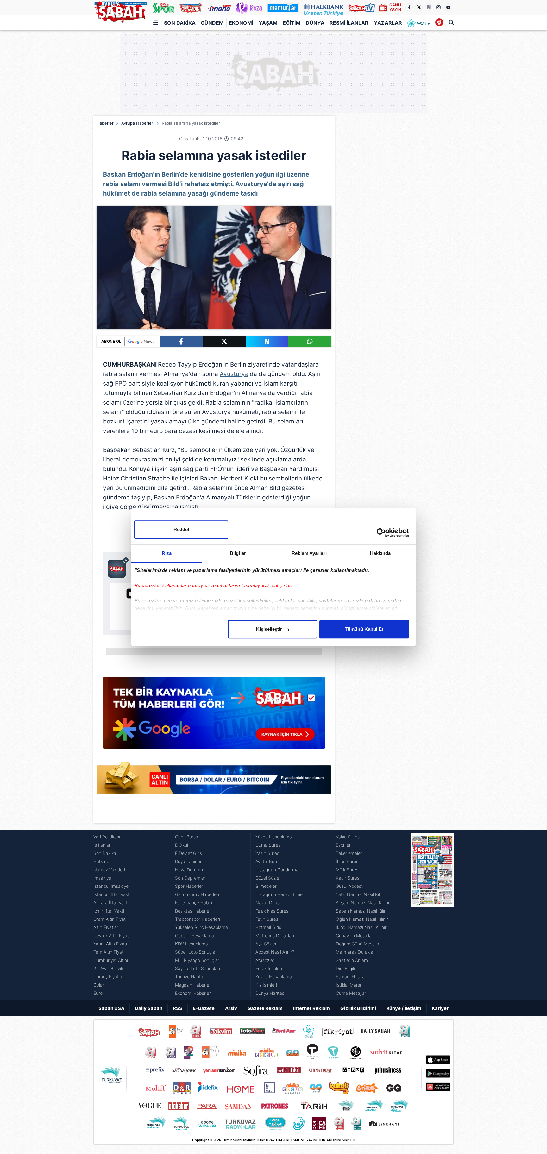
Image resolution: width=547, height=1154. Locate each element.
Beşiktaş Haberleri (193, 910)
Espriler (343, 845)
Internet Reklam (311, 1008)
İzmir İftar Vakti (108, 910)
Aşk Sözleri (266, 943)
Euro (98, 993)
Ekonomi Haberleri (193, 993)
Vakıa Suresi (348, 836)
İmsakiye (102, 878)
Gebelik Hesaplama (194, 935)
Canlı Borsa (186, 836)
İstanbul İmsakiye (111, 886)
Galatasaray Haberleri (197, 894)
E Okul (181, 845)
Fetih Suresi (267, 919)
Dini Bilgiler (347, 968)
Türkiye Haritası (190, 976)
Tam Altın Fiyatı (108, 952)
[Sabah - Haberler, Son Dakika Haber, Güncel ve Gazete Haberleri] (120, 11)
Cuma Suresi (268, 845)
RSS (177, 1008)
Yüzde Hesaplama (273, 836)
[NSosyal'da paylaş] (267, 341)
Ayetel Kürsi (267, 861)
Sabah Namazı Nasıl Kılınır (362, 910)
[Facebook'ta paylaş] (181, 341)
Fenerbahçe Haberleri (197, 902)
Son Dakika (180, 23)
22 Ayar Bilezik (108, 968)
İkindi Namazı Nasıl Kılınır (361, 927)
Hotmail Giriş (268, 927)
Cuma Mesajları (351, 993)
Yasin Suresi (267, 853)
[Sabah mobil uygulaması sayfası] (118, 567)
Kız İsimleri (266, 985)
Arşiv (231, 1008)
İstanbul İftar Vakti (111, 894)
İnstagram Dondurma (277, 869)
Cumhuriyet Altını (110, 960)
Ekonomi (241, 23)
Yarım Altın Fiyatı (110, 943)
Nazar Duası (267, 902)
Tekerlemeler (349, 853)
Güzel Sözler (268, 878)
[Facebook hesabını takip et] (409, 7)
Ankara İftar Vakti (111, 902)
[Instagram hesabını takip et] (438, 7)
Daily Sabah (148, 1008)
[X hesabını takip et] (419, 7)
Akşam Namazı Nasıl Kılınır (363, 902)
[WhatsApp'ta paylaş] (309, 341)
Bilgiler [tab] (238, 553)
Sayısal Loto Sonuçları (197, 968)
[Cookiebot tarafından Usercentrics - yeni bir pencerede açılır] (381, 532)
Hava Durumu (189, 869)
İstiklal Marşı (348, 985)
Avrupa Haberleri (137, 123)
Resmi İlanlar (349, 23)
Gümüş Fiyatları (109, 976)
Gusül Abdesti (350, 886)
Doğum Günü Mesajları (359, 943)
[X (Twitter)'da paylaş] (224, 341)
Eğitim (291, 23)
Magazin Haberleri (193, 985)
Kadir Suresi (348, 878)
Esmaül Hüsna (350, 976)
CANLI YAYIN (395, 7)
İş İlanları (102, 845)
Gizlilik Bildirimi (358, 1008)
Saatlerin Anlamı (352, 960)
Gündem (212, 23)
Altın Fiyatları (106, 927)
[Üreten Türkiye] (323, 7)
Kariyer (440, 1008)
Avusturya (234, 374)
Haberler (105, 123)
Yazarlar (388, 23)
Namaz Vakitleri (109, 869)
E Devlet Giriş (188, 853)
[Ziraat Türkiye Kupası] (439, 22)
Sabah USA (111, 1008)
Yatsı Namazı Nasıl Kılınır (361, 894)
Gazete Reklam (265, 1008)
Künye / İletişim (404, 1008)
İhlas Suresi (347, 861)
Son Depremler (190, 878)
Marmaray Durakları (356, 952)
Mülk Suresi (347, 869)
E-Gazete (204, 1008)
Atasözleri (265, 960)
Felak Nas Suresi (272, 910)
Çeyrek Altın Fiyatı (111, 935)
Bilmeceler (266, 886)
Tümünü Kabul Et (364, 629)
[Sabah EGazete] (432, 915)
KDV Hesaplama (191, 943)
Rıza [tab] (167, 553)
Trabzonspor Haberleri (197, 919)
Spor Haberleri (189, 886)
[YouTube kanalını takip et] (448, 7)
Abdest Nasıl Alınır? (274, 952)
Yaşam (268, 23)
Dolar (98, 985)
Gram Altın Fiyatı (110, 919)
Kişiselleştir (269, 629)
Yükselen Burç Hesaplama (201, 927)
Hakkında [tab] (380, 553)
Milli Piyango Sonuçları (197, 960)
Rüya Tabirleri (189, 861)
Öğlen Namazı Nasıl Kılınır (362, 919)
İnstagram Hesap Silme (279, 894)
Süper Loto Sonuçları (196, 952)
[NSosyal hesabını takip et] (428, 7)
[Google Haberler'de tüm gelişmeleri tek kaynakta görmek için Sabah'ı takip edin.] (214, 716)
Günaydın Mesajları (355, 935)
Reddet (181, 529)
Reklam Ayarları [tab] (309, 553)
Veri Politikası (106, 836)
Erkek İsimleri (268, 968)
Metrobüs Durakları (274, 935)
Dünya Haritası (270, 993)
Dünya (315, 23)
